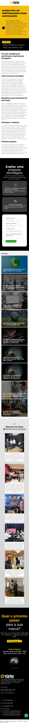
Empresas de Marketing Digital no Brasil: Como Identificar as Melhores (12, 376)
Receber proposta (14, 641)
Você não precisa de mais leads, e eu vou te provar (12, 306)
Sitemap (11, 722)
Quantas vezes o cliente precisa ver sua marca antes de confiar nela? (13, 287)
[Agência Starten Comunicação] (14, 3)
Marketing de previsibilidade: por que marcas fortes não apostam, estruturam (14, 341)
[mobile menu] (27, 3)
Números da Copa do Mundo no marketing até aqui (14, 324)
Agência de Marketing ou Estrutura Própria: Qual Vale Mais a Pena (13, 359)
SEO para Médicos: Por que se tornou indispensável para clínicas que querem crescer (14, 394)
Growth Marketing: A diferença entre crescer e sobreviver (12, 412)
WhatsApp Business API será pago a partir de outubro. (14, 270)
